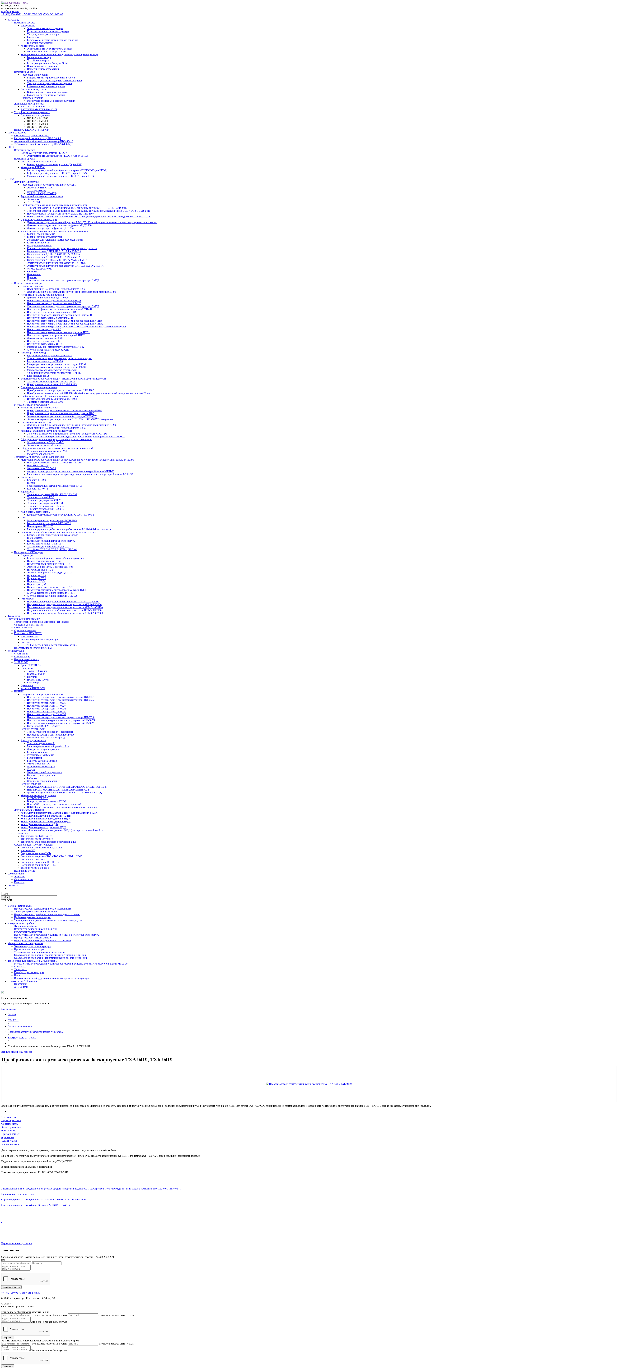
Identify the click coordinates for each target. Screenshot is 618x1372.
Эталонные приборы (25, 926)
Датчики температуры (20, 905)
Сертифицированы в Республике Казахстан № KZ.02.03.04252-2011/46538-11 (43, 1199)
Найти (5, 897)
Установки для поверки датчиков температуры (40, 952)
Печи (17, 975)
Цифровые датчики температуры (32, 917)
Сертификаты (9, 1123)
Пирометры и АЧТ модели (22, 981)
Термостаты (20, 969)
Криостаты (20, 966)
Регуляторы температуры (28, 931)
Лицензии (19, 876)
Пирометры (20, 984)
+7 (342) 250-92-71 (11, 14)
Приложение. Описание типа (17, 1194)
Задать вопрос (9, 1009)
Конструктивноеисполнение (11, 1128)
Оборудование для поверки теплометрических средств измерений (50, 957)
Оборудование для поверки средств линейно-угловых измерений (50, 955)
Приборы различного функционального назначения (42, 940)
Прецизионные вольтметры (29, 949)
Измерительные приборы (22, 923)
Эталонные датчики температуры (32, 946)
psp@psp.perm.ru (10, 11)
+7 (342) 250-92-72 (32, 14)
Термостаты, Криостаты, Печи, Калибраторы (32, 960)
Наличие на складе (24, 870)
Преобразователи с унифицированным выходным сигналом (47, 914)
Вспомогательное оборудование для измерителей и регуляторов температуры (56, 934)
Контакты (13, 885)
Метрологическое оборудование (25, 943)
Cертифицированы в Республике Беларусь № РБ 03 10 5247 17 (35, 1205)
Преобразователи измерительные (32, 937)
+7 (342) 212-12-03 (53, 14)
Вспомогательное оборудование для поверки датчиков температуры (51, 978)
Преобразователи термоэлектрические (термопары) (42, 908)
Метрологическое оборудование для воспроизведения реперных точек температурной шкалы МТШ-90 (70, 963)
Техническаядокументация (10, 1142)
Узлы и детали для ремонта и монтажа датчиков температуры (48, 920)
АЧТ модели (21, 986)
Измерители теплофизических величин (35, 929)
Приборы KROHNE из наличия (31, 129)
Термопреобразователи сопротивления (35, 911)
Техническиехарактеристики (11, 1118)
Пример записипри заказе (10, 1135)
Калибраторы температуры (29, 972)
